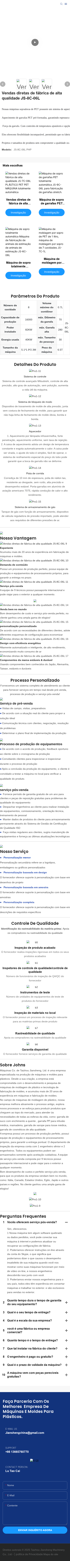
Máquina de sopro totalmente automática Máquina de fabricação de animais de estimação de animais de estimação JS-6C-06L (18, 264)
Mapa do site (50, 1554)
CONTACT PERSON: (16, 1467)
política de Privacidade (29, 1554)
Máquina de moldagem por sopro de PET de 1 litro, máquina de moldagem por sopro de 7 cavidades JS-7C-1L (51, 261)
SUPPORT (10, 1447)
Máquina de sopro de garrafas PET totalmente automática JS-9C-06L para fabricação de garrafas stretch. (51, 201)
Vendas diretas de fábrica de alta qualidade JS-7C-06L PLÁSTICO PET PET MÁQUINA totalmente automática (18, 201)
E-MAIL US (11, 1428)
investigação (18, 212)
